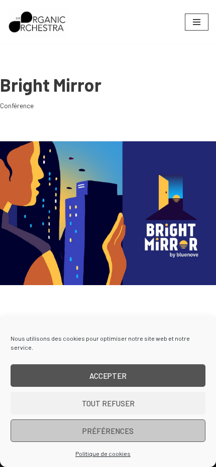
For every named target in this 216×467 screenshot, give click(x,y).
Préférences (108, 430)
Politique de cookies (103, 453)
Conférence (17, 105)
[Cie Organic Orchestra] (38, 22)
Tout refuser (108, 403)
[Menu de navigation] (196, 22)
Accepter (108, 375)
